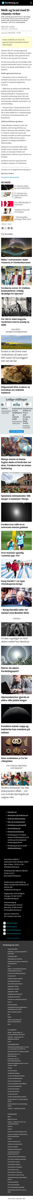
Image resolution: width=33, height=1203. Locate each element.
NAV (9, 1014)
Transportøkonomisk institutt (17, 1156)
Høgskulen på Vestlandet (15, 994)
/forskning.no (11, 927)
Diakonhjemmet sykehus (15, 959)
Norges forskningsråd (14, 1081)
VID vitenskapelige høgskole (16, 1187)
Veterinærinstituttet (13, 1184)
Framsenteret (12, 976)
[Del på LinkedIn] (8, 228)
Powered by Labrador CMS (16, 1199)
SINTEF (10, 1129)
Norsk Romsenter (13, 1094)
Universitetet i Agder (14, 1162)
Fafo (9, 966)
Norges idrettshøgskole (14, 1086)
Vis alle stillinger (16, 431)
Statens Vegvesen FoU (14, 1141)
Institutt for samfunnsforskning (17, 999)
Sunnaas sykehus (13, 1147)
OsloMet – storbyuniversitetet (16, 1108)
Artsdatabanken (12, 956)
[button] (2, 404)
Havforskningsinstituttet (15, 984)
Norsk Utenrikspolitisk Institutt (17, 1096)
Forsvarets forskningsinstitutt (17, 973)
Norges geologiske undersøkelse (17, 1083)
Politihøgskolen (12, 1114)
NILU (9, 1024)
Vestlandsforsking (13, 1182)
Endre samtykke (13, 938)
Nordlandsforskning (14, 1073)
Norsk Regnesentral (13, 1091)
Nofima (10, 1068)
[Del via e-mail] (11, 228)
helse (4, 224)
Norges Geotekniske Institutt (16, 1076)
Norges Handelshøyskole (15, 1078)
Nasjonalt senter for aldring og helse (18, 1051)
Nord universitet (12, 1070)
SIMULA (10, 1126)
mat (9, 224)
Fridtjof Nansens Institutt (15, 978)
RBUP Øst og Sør (12, 1119)
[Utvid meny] (31, 3)
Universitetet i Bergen (14, 1164)
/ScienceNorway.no (13, 933)
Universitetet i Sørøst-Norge (16, 1175)
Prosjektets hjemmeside (10, 177)
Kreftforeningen (12, 1004)
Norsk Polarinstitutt (13, 1089)
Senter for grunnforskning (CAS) (17, 1131)
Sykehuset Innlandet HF (15, 1149)
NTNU (9, 1041)
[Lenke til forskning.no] (14, 2)
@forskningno (12, 923)
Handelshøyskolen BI (14, 981)
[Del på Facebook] (2, 228)
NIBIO (9, 1017)
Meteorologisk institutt (14, 1012)
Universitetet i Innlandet (15, 1167)
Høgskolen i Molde (13, 986)
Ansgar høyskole (12, 949)
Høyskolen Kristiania (14, 997)
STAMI (10, 1139)
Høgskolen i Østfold (13, 989)
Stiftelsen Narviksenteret (15, 1144)
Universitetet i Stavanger (15, 1172)
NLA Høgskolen (12, 1030)
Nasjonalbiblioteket (13, 1044)
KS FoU (10, 1002)
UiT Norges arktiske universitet (17, 1159)
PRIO (9, 1116)
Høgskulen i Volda (13, 991)
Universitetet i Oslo (13, 1169)
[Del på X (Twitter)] (5, 228)
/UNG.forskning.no (13, 930)
